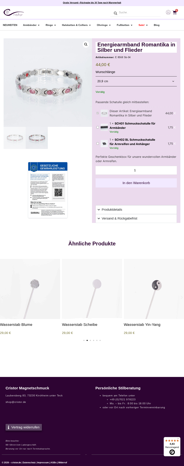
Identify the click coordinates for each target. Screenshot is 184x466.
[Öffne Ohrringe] (110, 25)
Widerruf (62, 462)
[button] (86, 44)
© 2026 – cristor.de (11, 462)
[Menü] (178, 439)
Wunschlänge (105, 72)
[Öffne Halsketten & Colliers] (90, 25)
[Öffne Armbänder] (38, 25)
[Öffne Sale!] (147, 25)
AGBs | (54, 462)
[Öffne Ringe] (55, 25)
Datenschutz (29, 462)
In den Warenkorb (136, 183)
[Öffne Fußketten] (131, 25)
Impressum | (43, 462)
